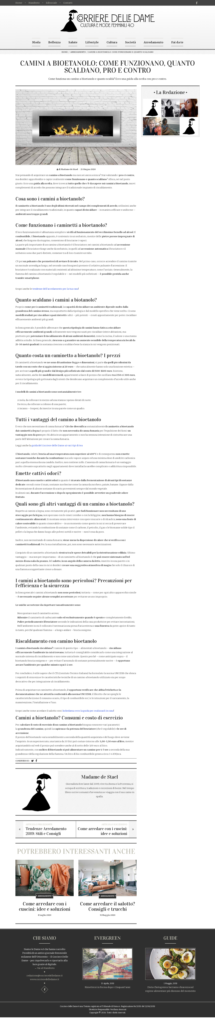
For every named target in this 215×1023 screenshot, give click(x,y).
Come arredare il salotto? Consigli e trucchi (107, 906)
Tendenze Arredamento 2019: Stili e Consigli (46, 831)
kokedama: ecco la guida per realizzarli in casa (88, 710)
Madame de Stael (99, 777)
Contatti (67, 2)
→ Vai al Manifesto (44, 968)
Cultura (112, 42)
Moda (36, 42)
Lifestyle (92, 42)
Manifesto (34, 2)
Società (130, 42)
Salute (72, 42)
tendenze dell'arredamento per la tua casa (55, 288)
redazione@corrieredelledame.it (45, 975)
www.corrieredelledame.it (44, 979)
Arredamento (153, 42)
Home (18, 2)
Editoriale (51, 2)
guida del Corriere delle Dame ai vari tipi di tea (57, 445)
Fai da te (177, 42)
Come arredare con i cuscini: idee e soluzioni (102, 831)
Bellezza (54, 42)
